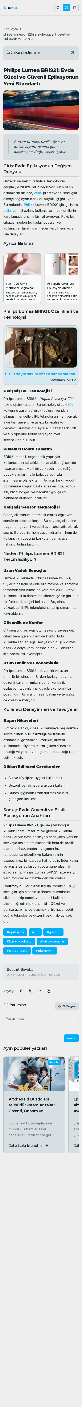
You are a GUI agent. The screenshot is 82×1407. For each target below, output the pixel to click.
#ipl (35, 932)
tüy (70, 404)
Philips (29, 205)
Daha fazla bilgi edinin (26, 1145)
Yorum (71, 1038)
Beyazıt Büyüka (20, 970)
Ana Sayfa (10, 29)
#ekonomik (44, 951)
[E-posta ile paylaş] (39, 991)
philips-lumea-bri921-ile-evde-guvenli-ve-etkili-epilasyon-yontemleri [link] (36, 37)
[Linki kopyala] (48, 991)
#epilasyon (15, 932)
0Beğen (69, 1006)
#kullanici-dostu (19, 941)
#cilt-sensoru (17, 951)
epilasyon (11, 210)
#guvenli (53, 932)
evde (38, 193)
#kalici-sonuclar (52, 941)
